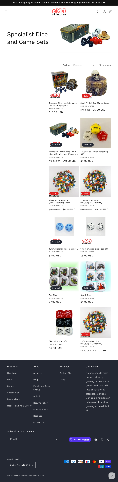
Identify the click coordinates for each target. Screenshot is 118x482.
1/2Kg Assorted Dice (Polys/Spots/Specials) (59, 201)
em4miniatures (20, 475)
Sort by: (67, 65)
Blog (35, 379)
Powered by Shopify (35, 475)
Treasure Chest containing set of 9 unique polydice (63, 104)
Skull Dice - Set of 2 (58, 341)
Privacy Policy (40, 409)
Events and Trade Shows (42, 388)
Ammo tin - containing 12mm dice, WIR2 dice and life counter (64, 153)
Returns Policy (40, 403)
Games (10, 386)
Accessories (13, 392)
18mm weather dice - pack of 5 (63, 249)
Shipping (37, 396)
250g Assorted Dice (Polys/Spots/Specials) (91, 342)
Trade (62, 379)
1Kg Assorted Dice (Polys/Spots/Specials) (91, 201)
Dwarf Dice (85, 295)
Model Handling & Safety (19, 406)
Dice (9, 379)
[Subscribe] (56, 439)
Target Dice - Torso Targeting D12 (94, 153)
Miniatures (12, 373)
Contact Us (38, 422)
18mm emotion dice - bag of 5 (94, 249)
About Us (37, 373)
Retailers (37, 416)
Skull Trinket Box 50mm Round (95, 103)
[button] (6, 12)
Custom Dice (13, 399)
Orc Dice (53, 295)
